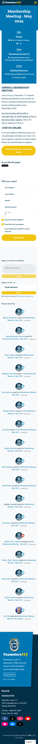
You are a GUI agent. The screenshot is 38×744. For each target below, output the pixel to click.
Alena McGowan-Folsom (15, 336)
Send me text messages (14, 224)
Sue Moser (6, 523)
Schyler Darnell (10, 598)
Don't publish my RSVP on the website (17, 230)
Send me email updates (14, 220)
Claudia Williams (9, 411)
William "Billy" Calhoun (12, 542)
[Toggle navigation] (35, 3)
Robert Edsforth (10, 448)
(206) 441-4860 (20, 77)
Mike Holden (7, 467)
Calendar (20, 619)
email (13, 679)
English (29, 742)
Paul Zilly (6, 616)
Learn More (9, 675)
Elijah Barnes (7, 486)
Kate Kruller (6, 579)
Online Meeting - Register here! (18, 150)
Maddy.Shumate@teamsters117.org (19, 74)
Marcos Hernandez (10, 318)
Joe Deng (5, 430)
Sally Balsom (7, 392)
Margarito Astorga (9, 374)
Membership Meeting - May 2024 (15, 339)
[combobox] (30, 742)
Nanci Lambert (10, 355)
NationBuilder (16, 735)
